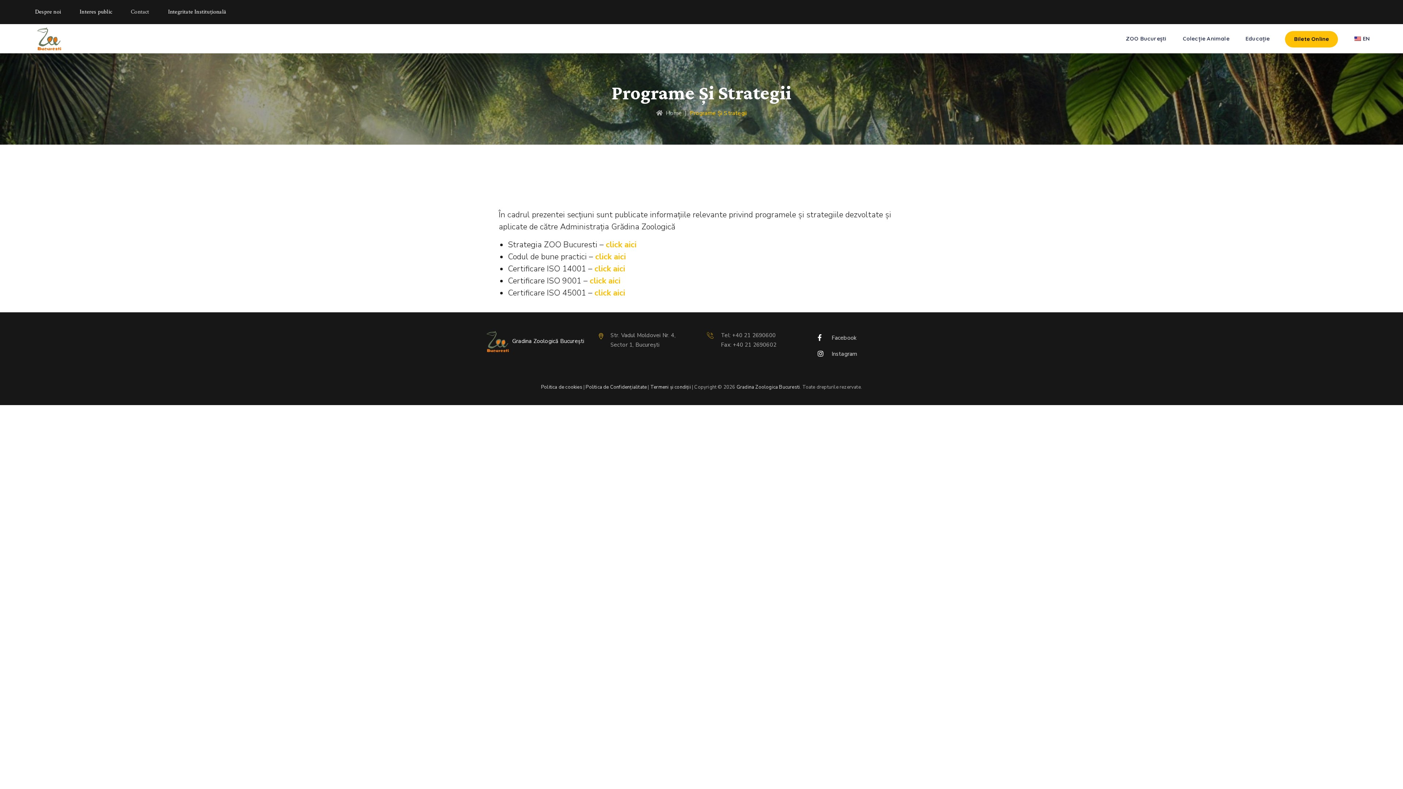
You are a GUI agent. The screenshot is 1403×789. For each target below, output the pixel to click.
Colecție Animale (1206, 38)
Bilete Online (1311, 38)
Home (672, 113)
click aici (621, 244)
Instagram (845, 354)
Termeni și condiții (670, 387)
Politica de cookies (561, 387)
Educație (1258, 38)
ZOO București (1146, 38)
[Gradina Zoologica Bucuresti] (49, 38)
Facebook (844, 338)
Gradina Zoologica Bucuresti (768, 387)
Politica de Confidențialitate (616, 387)
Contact (140, 12)
